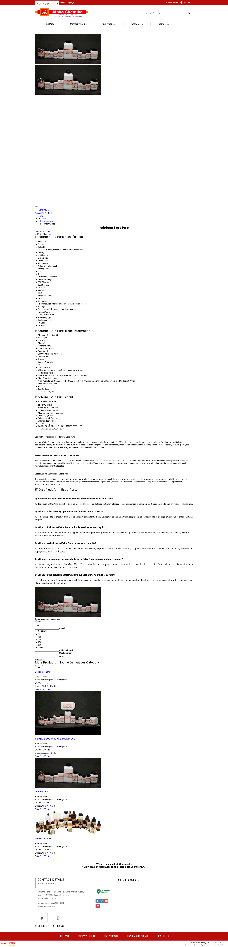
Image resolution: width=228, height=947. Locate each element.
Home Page (48, 24)
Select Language (67, 2)
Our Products (109, 24)
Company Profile (78, 24)
